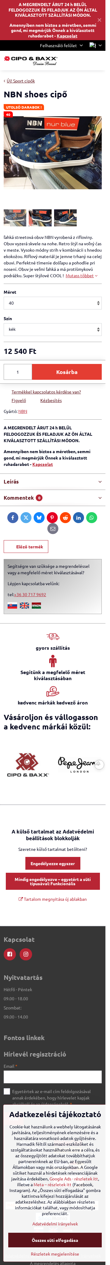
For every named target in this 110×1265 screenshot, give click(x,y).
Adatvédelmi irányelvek (55, 1223)
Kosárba (67, 371)
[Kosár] (83, 60)
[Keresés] (68, 60)
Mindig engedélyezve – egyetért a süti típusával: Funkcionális (53, 881)
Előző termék (29, 546)
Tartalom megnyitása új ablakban (55, 899)
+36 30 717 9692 (30, 594)
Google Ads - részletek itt (74, 1178)
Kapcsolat (67, 35)
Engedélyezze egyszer (53, 863)
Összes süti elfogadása (55, 1240)
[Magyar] (36, 607)
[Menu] (98, 60)
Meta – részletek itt (53, 1184)
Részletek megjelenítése (55, 1253)
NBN (22, 411)
